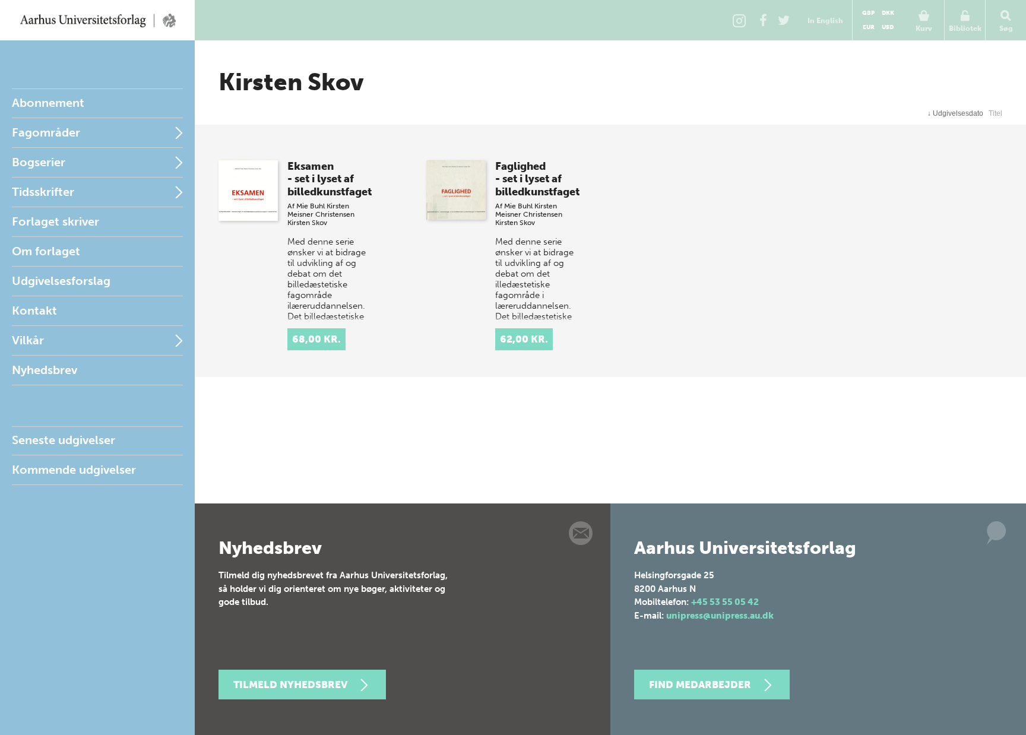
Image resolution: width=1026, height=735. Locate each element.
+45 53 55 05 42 (725, 602)
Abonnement (48, 103)
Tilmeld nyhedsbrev (290, 684)
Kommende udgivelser (74, 469)
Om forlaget (46, 251)
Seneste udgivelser (63, 440)
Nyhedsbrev (44, 370)
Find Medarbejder (700, 684)
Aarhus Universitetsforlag (97, 20)
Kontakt (34, 310)
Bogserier (38, 162)
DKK (888, 13)
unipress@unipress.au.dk (720, 615)
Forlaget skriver (55, 221)
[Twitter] (784, 20)
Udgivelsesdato (955, 113)
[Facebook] (763, 20)
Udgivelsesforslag (61, 281)
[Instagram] (739, 20)
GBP (868, 13)
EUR (869, 27)
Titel (995, 113)
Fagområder (46, 132)
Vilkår (28, 340)
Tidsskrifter (43, 192)
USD (888, 27)
